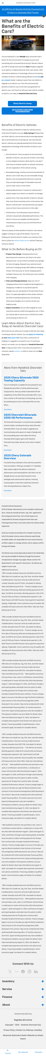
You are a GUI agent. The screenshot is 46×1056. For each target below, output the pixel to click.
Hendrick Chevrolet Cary (31, 1025)
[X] (10, 971)
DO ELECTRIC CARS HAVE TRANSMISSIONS (22, 111)
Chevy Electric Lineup (22, 103)
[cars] (16, 971)
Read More (8, 409)
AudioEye (38, 1030)
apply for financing (36, 334)
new (38, 77)
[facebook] (23, 971)
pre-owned (6, 80)
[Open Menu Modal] (3, 3)
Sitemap (29, 1030)
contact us (18, 351)
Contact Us (20, 1030)
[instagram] (29, 971)
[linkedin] (35, 971)
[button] (43, 16)
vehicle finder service (22, 240)
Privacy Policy (9, 1030)
